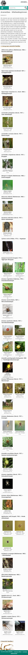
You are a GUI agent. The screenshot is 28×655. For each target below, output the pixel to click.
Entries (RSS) (17, 651)
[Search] (25, 7)
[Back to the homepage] (3, 3)
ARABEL (24, 2)
